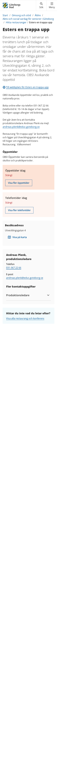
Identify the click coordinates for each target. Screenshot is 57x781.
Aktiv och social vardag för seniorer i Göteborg (28, 18)
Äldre (38, 15)
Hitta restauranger (16, 22)
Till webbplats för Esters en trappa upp (27, 87)
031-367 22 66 (13, 267)
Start (5, 15)
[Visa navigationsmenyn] (52, 5)
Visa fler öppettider (18, 182)
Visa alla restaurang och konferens (25, 318)
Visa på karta (19, 237)
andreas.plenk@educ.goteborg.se (21, 126)
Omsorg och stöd (21, 15)
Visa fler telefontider (19, 210)
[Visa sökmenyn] (41, 5)
